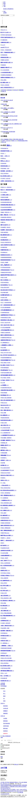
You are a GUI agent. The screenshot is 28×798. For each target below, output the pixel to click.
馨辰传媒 (5, 728)
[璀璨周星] (20, 90)
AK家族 (5, 718)
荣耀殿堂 (5, 710)
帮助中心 (16, 782)
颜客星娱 (5, 721)
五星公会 (3, 715)
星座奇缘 (5, 705)
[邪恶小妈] (3, 142)
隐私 (5, 740)
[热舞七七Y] (14, 140)
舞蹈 (4, 696)
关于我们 (3, 782)
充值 (4, 11)
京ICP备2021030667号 (6, 789)
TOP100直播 (3, 686)
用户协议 (7, 782)
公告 (4, 4)
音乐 (4, 691)
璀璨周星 (5, 713)
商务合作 (16, 764)
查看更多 (5, 733)
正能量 (5, 12)
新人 (4, 693)
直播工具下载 (10, 764)
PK (4, 698)
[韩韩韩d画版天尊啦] (22, 140)
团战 (4, 700)
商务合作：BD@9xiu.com (14, 742)
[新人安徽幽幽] (4, 139)
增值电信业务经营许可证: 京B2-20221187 (14, 791)
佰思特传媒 (6, 726)
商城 (4, 3)
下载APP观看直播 (6, 736)
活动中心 (3, 703)
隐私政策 (12, 782)
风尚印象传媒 (6, 723)
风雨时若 (5, 731)
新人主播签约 (4, 764)
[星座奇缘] (3, 90)
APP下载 (4, 768)
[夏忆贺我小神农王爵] (18, 139)
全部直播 (3, 683)
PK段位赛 (5, 708)
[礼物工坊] (3, 91)
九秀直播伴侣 (10, 8)
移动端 (5, 8)
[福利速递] (9, 90)
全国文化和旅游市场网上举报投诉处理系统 (11, 785)
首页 (4, 2)
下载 (4, 6)
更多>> (9, 145)
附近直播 (3, 684)
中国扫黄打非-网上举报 (15, 786)
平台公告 (21, 782)
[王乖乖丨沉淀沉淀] (6, 140)
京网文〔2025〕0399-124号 (18, 789)
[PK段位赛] (15, 90)
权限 (2, 740)
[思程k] (10, 139)
